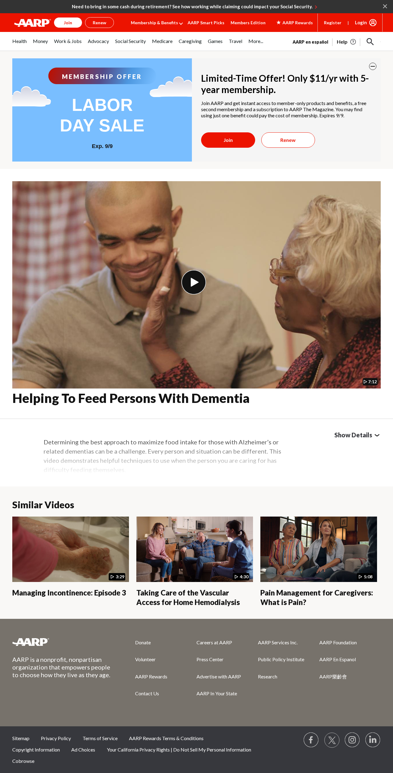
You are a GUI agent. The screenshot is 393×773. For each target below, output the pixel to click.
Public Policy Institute (281, 659)
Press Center (210, 659)
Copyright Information (36, 749)
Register (332, 22)
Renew (288, 140)
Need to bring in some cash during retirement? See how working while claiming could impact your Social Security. (192, 6)
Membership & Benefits (154, 22)
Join (228, 140)
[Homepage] (32, 22)
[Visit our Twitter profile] (332, 740)
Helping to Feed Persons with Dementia (131, 398)
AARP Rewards (151, 676)
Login (361, 22)
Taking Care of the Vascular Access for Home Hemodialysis (188, 597)
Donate (143, 642)
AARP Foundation (338, 642)
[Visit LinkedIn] (373, 740)
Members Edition (248, 22)
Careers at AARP (214, 642)
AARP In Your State (216, 693)
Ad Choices (83, 749)
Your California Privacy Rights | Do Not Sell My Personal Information (179, 749)
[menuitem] (19, 44)
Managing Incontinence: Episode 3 (69, 592)
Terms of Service (100, 738)
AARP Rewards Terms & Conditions (166, 738)
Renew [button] (99, 22)
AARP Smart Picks (206, 22)
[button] (370, 42)
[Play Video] (193, 282)
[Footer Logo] (61, 641)
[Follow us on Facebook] (311, 740)
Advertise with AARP (218, 676)
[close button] (373, 66)
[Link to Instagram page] (352, 740)
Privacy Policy (56, 738)
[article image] (347, 42)
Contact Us (147, 693)
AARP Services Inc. (278, 642)
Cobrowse (23, 761)
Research (267, 676)
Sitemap (20, 738)
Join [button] (68, 22)
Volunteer (145, 659)
